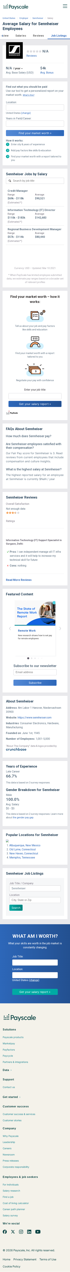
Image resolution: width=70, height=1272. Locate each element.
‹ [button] (10, 628)
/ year (16, 68)
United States (9, 18)
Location (14, 895)
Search (16, 907)
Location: (11, 102)
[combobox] (35, 107)
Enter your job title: (35, 389)
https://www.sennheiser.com (34, 717)
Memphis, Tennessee (22, 857)
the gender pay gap (23, 817)
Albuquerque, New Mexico (24, 845)
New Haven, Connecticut (23, 853)
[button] (2, 35)
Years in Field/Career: (18, 118)
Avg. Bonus (47, 72)
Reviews (31, 55)
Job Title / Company (21, 883)
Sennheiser (37, 18)
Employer (24, 18)
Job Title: (17, 956)
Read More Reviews (19, 580)
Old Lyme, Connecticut (22, 849)
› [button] (60, 628)
